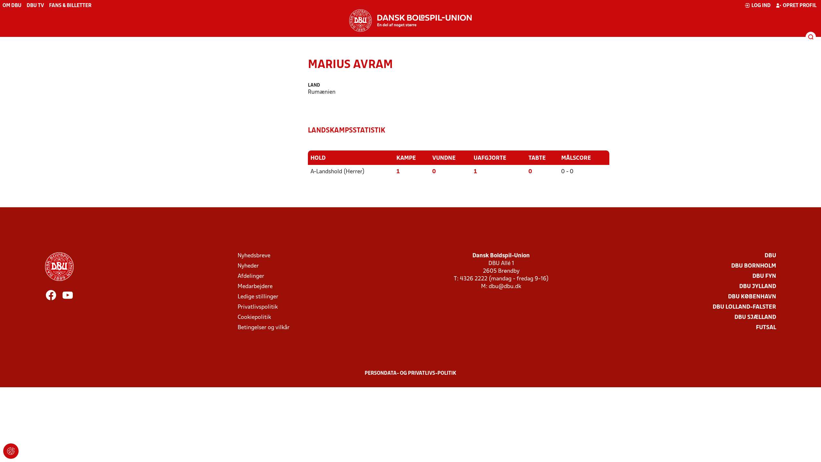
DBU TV (35, 6)
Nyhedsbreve (254, 256)
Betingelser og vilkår (264, 327)
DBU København (752, 297)
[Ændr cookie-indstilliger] (11, 451)
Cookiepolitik (254, 317)
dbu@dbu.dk (505, 286)
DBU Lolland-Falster (744, 307)
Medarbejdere (255, 286)
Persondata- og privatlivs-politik (410, 373)
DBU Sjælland (755, 317)
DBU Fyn (764, 276)
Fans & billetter (70, 6)
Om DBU (12, 6)
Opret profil (800, 6)
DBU (770, 256)
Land (314, 85)
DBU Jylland (757, 286)
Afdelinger (251, 276)
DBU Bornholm (753, 266)
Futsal (766, 327)
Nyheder (248, 266)
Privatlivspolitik (258, 307)
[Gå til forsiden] (410, 20)
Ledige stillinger (258, 297)
